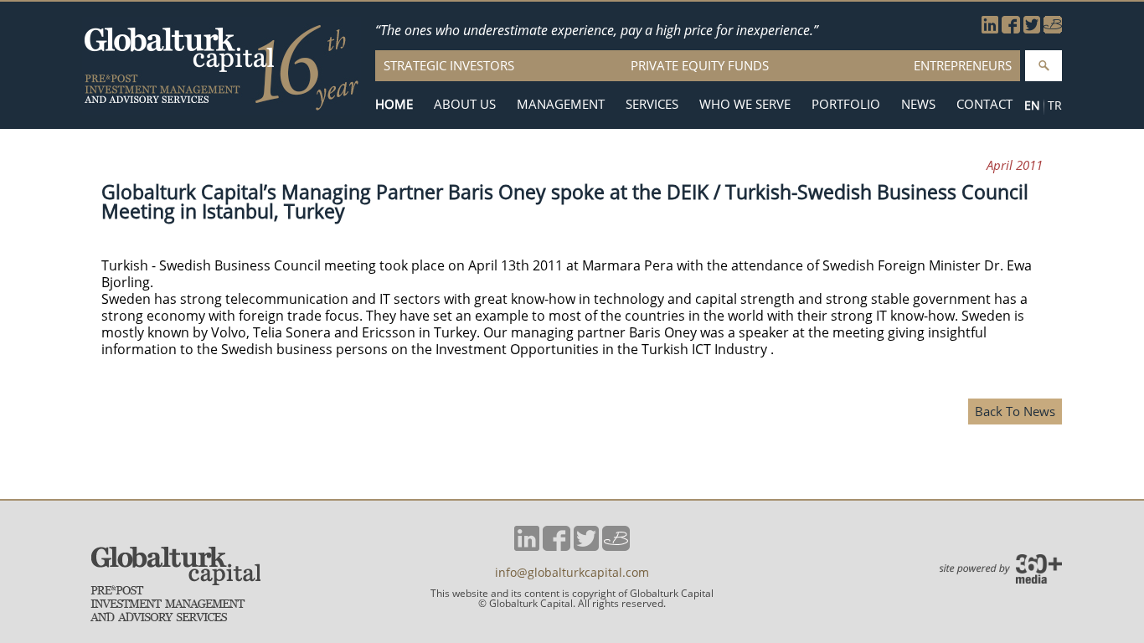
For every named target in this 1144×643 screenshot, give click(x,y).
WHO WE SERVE (745, 104)
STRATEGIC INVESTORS (449, 65)
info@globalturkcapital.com (572, 573)
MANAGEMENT (561, 104)
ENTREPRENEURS (963, 65)
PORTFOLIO (846, 104)
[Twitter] (1031, 28)
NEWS (918, 104)
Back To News (1015, 411)
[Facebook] (1011, 28)
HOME (394, 104)
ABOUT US (465, 104)
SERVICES (652, 104)
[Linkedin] (990, 28)
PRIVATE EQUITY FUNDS (700, 65)
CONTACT (984, 104)
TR (1055, 105)
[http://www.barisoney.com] (1053, 28)
